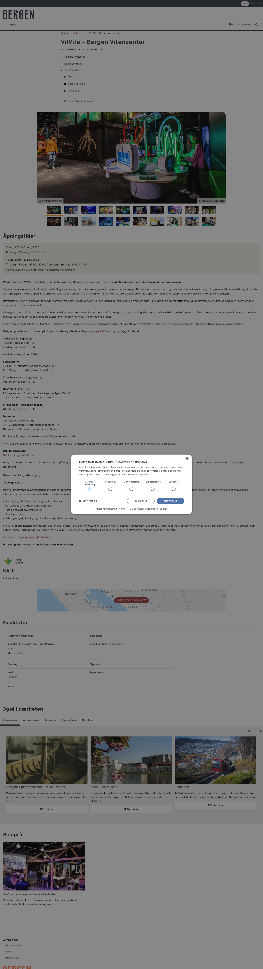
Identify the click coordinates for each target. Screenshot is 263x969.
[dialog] (131, 484)
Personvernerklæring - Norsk (110, 508)
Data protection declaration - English (148, 508)
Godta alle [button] (170, 500)
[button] (88, 501)
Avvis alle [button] (141, 500)
